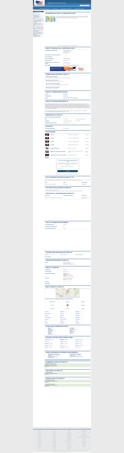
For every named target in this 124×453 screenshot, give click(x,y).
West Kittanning (70, 298)
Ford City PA (55, 10)
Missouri (54, 447)
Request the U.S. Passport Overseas (76, 356)
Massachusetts (54, 442)
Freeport (46, 315)
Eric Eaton (52, 134)
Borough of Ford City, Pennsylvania (57, 3)
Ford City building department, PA (57, 101)
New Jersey (69, 434)
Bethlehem (47, 343)
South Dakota (84, 431)
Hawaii (39, 447)
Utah (84, 438)
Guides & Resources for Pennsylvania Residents (62, 352)
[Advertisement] (68, 33)
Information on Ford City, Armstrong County (61, 13)
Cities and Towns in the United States (38, 10)
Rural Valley (77, 317)
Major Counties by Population (66, 8)
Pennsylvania (46, 10)
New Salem (50, 331)
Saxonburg (62, 322)
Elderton (82, 308)
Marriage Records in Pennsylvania (54, 354)
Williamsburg (50, 329)
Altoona (61, 345)
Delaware (39, 442)
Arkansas (39, 435)
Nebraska (69, 430)
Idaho (54, 430)
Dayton (49, 332)
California (39, 437)
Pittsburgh (62, 339)
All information (36, 13)
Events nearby (50, 132)
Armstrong (65, 97)
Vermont (84, 439)
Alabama (39, 430)
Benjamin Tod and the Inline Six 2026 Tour (58, 151)
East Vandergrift (63, 319)
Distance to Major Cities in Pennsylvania (59, 337)
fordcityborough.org (66, 58)
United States (65, 94)
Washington (84, 442)
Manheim (46, 347)
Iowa (54, 434)
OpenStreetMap (74, 297)
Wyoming (83, 446)
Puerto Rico (69, 447)
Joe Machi (52, 138)
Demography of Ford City (54, 115)
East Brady (77, 322)
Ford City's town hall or (53, 111)
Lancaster (62, 343)
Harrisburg (47, 345)
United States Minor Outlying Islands (84, 437)
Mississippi (54, 446)
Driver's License (72, 355)
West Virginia (84, 443)
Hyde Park (62, 315)
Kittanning (62, 313)
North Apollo (77, 319)
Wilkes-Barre (62, 347)
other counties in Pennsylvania (72, 97)
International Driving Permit (52, 356)
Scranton (77, 341)
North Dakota (69, 439)
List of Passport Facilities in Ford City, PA (60, 177)
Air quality (49, 126)
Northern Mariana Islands (69, 441)
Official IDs (50, 355)
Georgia (39, 445)
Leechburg (77, 315)
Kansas (54, 435)
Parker (71, 330)
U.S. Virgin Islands (84, 435)
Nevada (69, 431)
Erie (45, 341)
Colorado (39, 438)
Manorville (59, 298)
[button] (56, 289)
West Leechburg (48, 317)
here (76, 45)
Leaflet (67, 297)
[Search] (90, 5)
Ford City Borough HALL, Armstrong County (60, 48)
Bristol (76, 343)
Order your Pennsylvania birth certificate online (71, 65)
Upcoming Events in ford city (37, 23)
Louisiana (54, 438)
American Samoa (39, 433)
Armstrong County (50, 10)
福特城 (49, 256)
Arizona (39, 434)
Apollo (49, 328)
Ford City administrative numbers (57, 222)
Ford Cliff (55, 298)
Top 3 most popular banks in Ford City (58, 187)
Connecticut (40, 441)
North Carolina (69, 438)
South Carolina (83, 430)
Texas (84, 434)
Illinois (54, 431)
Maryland (54, 441)
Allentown (77, 339)
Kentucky (54, 437)
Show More (46, 157)
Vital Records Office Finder (45, 8)
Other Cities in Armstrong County (57, 326)
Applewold (63, 298)
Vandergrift (47, 319)
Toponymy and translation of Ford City (59, 252)
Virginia (84, 441)
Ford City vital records (67, 62)
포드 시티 (65, 254)
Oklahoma (69, 443)
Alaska (39, 431)
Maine (54, 439)
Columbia (39, 439)
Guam (40, 446)
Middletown (77, 345)
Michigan (54, 443)
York (76, 347)
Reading (61, 341)
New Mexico (69, 435)
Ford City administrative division (56, 92)
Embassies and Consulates (79, 8)
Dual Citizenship (51, 357)
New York (69, 437)
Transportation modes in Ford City (57, 260)
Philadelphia (47, 339)
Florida (39, 443)
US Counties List (55, 8)
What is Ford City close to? (55, 287)
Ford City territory (52, 267)
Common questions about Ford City (57, 74)
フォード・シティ (52, 254)
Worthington (77, 313)
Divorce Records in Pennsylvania (75, 354)
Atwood (46, 322)
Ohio (69, 442)
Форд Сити (81, 254)
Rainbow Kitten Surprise (54, 148)
